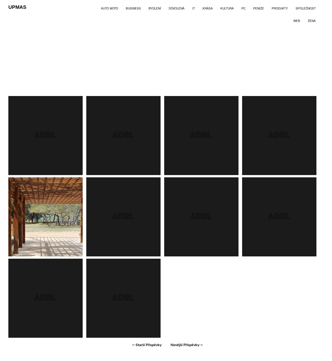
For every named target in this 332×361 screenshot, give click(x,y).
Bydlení (27, 243)
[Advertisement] (166, 62)
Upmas (17, 7)
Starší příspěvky (148, 345)
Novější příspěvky (185, 345)
